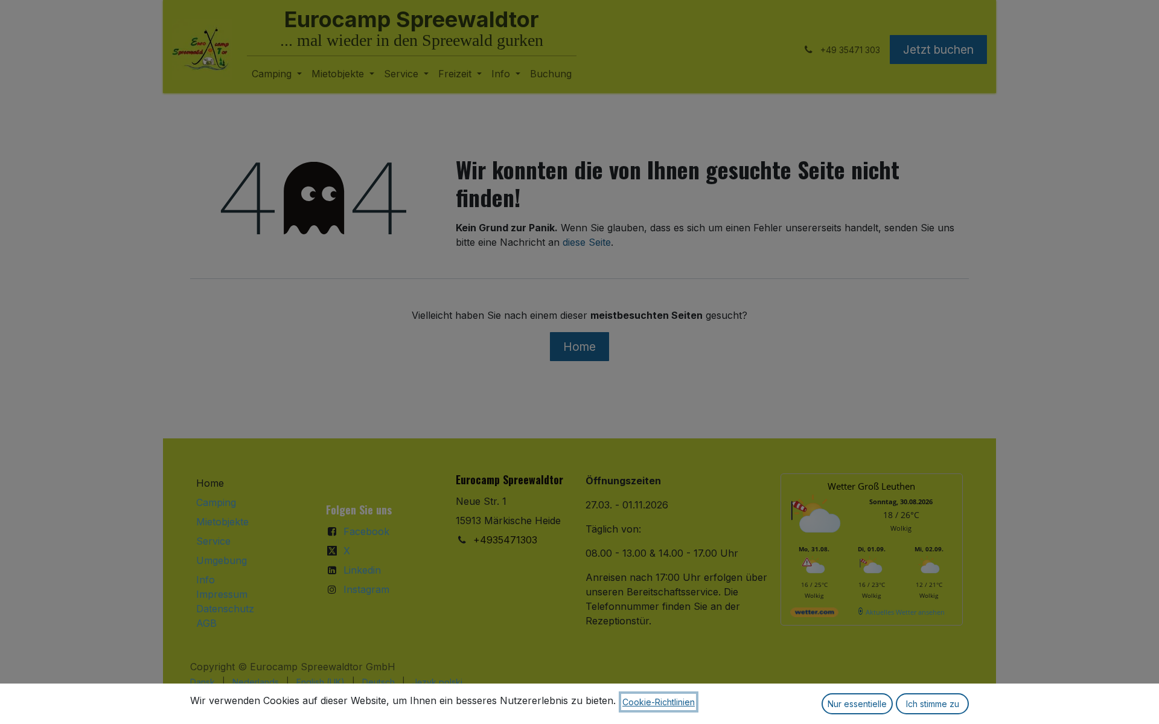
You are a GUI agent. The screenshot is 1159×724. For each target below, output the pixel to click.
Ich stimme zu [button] (932, 704)
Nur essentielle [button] (857, 704)
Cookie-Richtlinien (658, 702)
